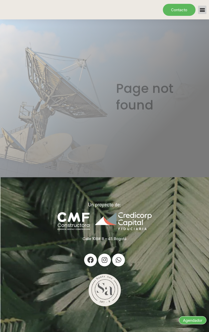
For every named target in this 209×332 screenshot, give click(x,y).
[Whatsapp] (118, 260)
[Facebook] (90, 260)
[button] (202, 10)
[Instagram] (104, 260)
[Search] (191, 131)
